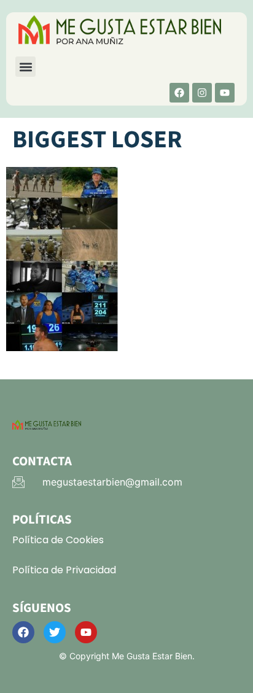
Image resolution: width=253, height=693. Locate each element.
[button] (25, 66)
